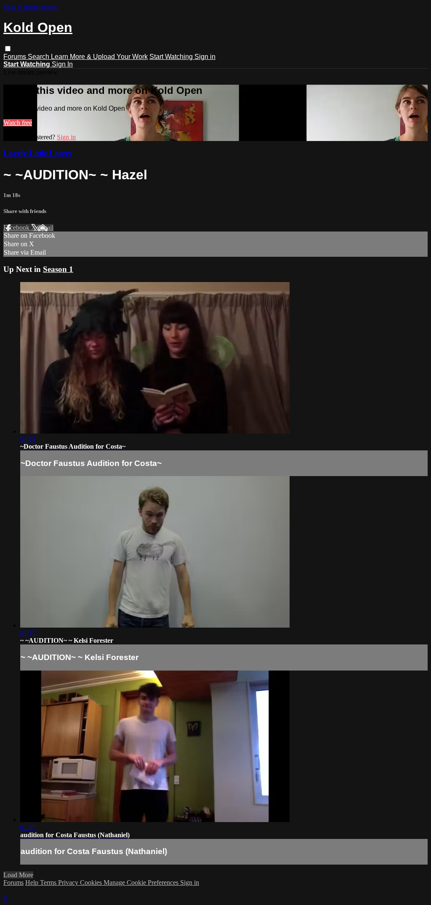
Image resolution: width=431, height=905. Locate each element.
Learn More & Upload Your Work (99, 56)
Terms (49, 882)
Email (45, 227)
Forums (15, 56)
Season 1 (58, 269)
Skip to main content (30, 7)
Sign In (62, 64)
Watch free (17, 122)
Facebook (17, 227)
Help (32, 882)
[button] (8, 48)
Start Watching (171, 56)
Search (39, 56)
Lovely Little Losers (37, 153)
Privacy (69, 882)
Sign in (205, 56)
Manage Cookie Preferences (142, 882)
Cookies (92, 882)
